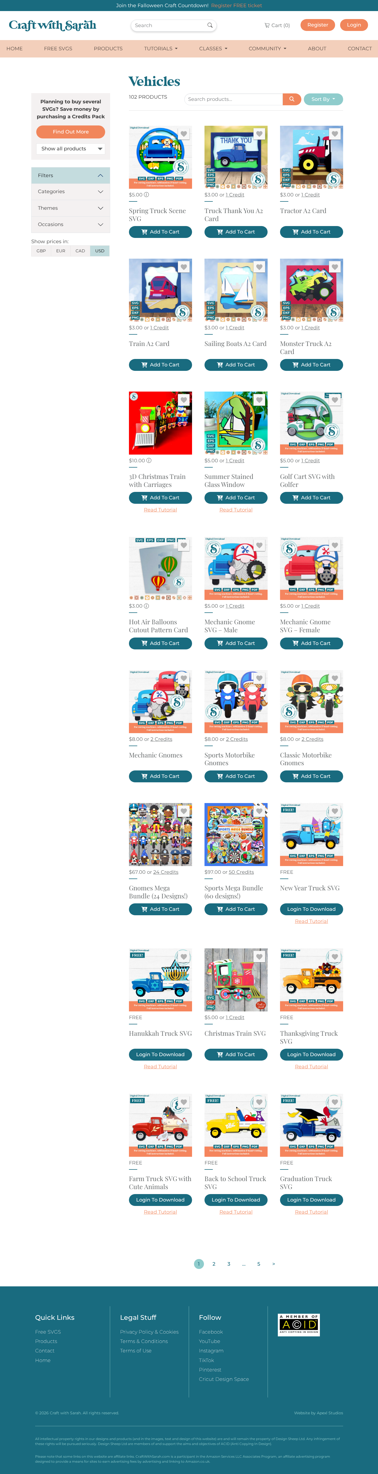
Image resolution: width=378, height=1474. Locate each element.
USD (99, 250)
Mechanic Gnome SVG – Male (229, 626)
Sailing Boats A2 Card (235, 344)
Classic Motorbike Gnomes (306, 759)
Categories (51, 191)
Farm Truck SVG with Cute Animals (160, 1183)
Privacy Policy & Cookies (149, 1332)
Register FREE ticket (236, 5)
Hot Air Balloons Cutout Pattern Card (158, 626)
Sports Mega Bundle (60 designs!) (233, 892)
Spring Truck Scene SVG (157, 215)
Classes (211, 49)
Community (265, 49)
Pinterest (210, 1370)
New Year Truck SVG (310, 888)
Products (108, 49)
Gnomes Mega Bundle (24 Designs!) (158, 892)
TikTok (206, 1360)
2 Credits (161, 739)
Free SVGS (58, 49)
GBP (41, 250)
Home (14, 49)
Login (354, 25)
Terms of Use (136, 1351)
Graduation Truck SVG (306, 1183)
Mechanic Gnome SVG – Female (305, 626)
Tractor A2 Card (303, 211)
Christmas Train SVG (235, 1033)
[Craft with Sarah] (52, 26)
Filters (45, 175)
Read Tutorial (160, 510)
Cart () (280, 25)
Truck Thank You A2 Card (233, 215)
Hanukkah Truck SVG (160, 1033)
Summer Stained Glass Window (228, 481)
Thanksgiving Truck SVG (309, 1037)
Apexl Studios (330, 1412)
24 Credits (165, 872)
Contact (360, 49)
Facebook (211, 1332)
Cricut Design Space (224, 1379)
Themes (48, 208)
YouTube (209, 1341)
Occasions (50, 224)
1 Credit (235, 195)
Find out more (71, 132)
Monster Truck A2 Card (306, 348)
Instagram (211, 1351)
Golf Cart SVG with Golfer (307, 481)
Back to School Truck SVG (235, 1183)
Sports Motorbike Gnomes (229, 759)
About (317, 49)
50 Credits (241, 872)
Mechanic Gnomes (155, 755)
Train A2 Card (149, 344)
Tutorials (159, 49)
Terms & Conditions (144, 1341)
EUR (60, 250)
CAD (80, 250)
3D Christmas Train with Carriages (157, 481)
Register (317, 25)
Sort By (321, 99)
